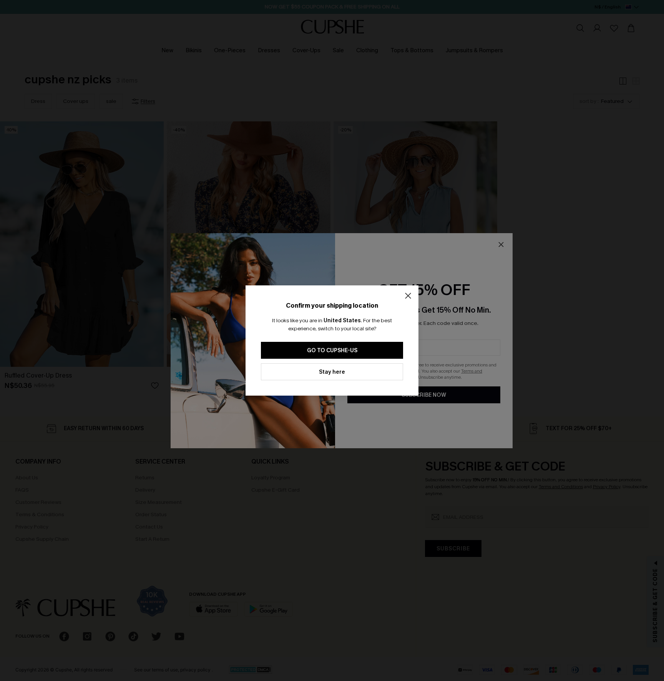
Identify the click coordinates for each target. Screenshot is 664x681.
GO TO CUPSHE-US (332, 350)
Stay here (332, 372)
